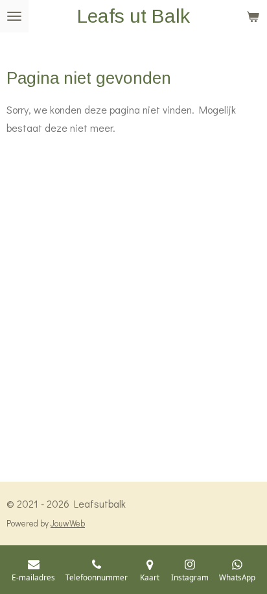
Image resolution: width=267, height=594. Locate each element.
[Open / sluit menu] (14, 16)
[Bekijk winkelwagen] (252, 16)
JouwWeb (68, 523)
